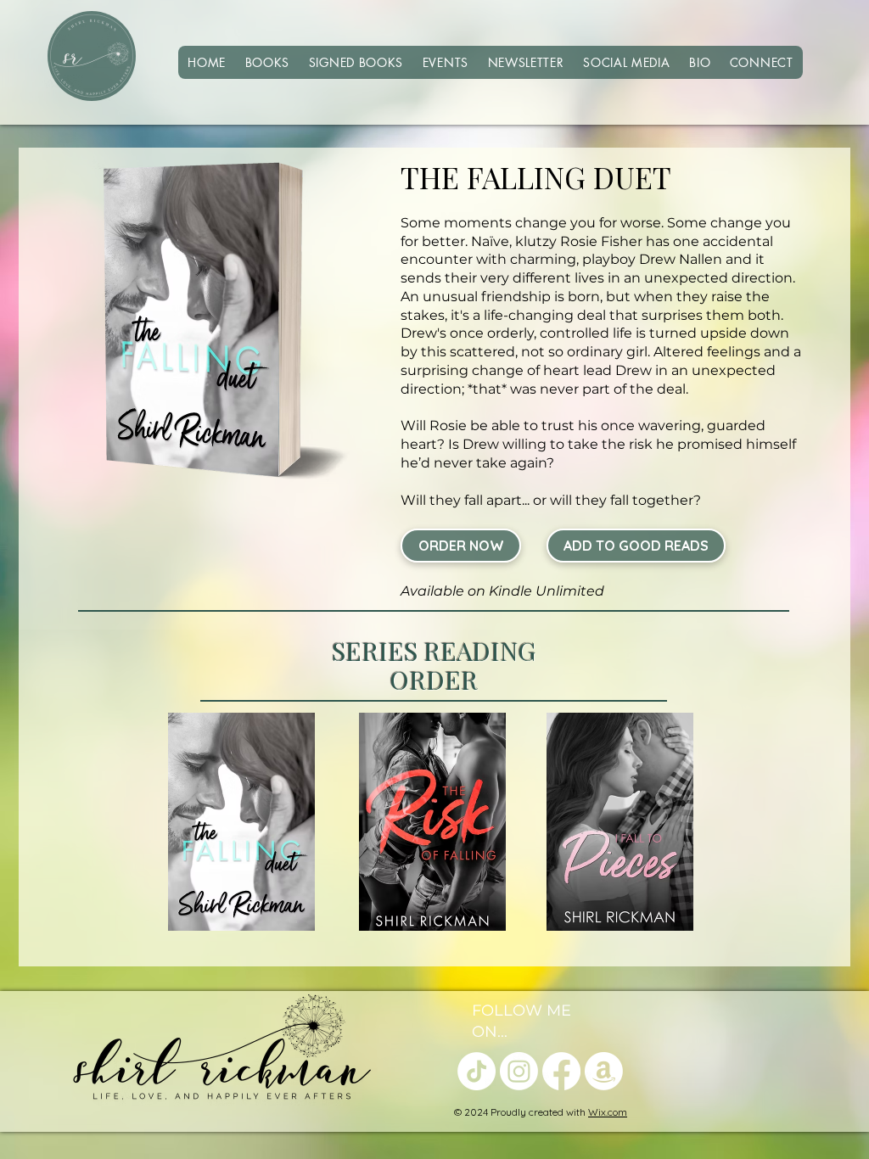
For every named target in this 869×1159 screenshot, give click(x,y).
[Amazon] (604, 1071)
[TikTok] (476, 1071)
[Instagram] (519, 1071)
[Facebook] (561, 1071)
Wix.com (607, 1112)
